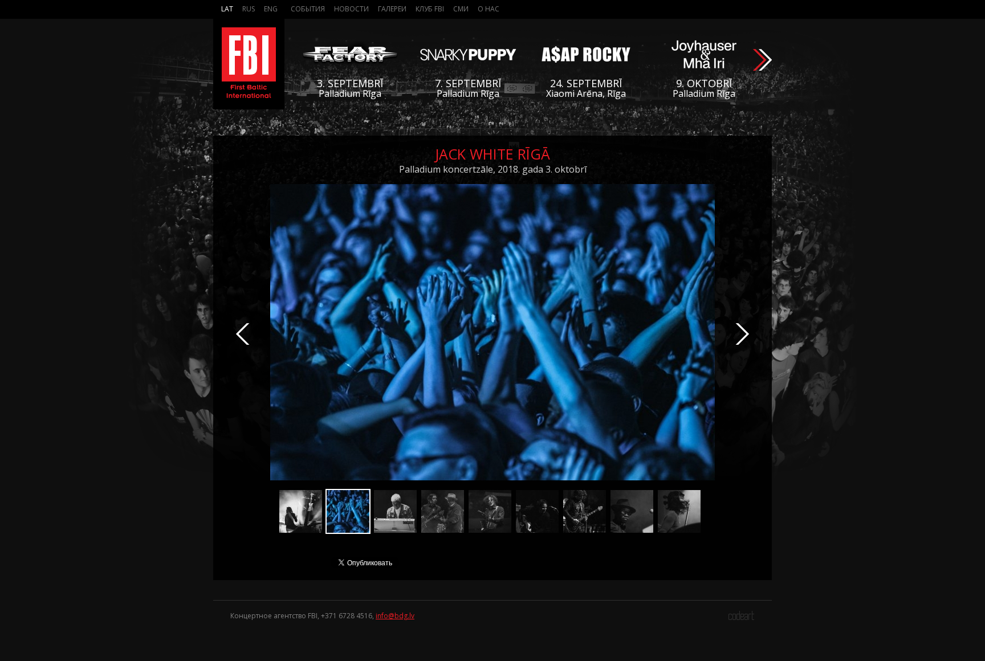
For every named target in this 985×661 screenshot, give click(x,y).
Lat (227, 9)
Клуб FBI (430, 9)
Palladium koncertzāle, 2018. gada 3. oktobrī (493, 169)
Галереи (392, 9)
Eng (271, 9)
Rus (248, 9)
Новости (351, 9)
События (308, 9)
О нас (488, 9)
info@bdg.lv (395, 616)
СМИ (461, 9)
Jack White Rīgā (492, 154)
